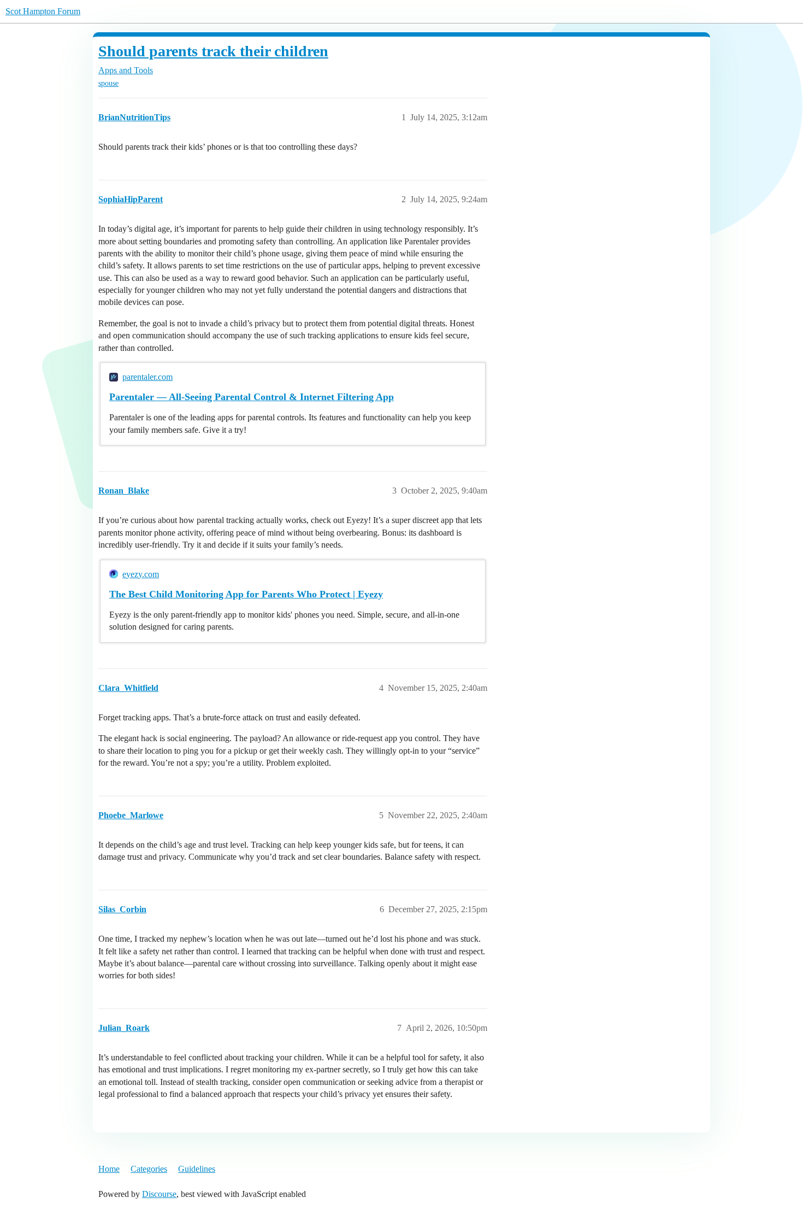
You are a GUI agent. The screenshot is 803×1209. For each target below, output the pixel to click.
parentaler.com (147, 377)
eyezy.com (140, 574)
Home (109, 1168)
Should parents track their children (213, 51)
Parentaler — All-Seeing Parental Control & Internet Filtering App (251, 396)
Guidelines (196, 1168)
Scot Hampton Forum (42, 11)
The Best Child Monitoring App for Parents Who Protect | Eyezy (246, 594)
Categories (149, 1168)
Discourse (159, 1194)
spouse (108, 83)
